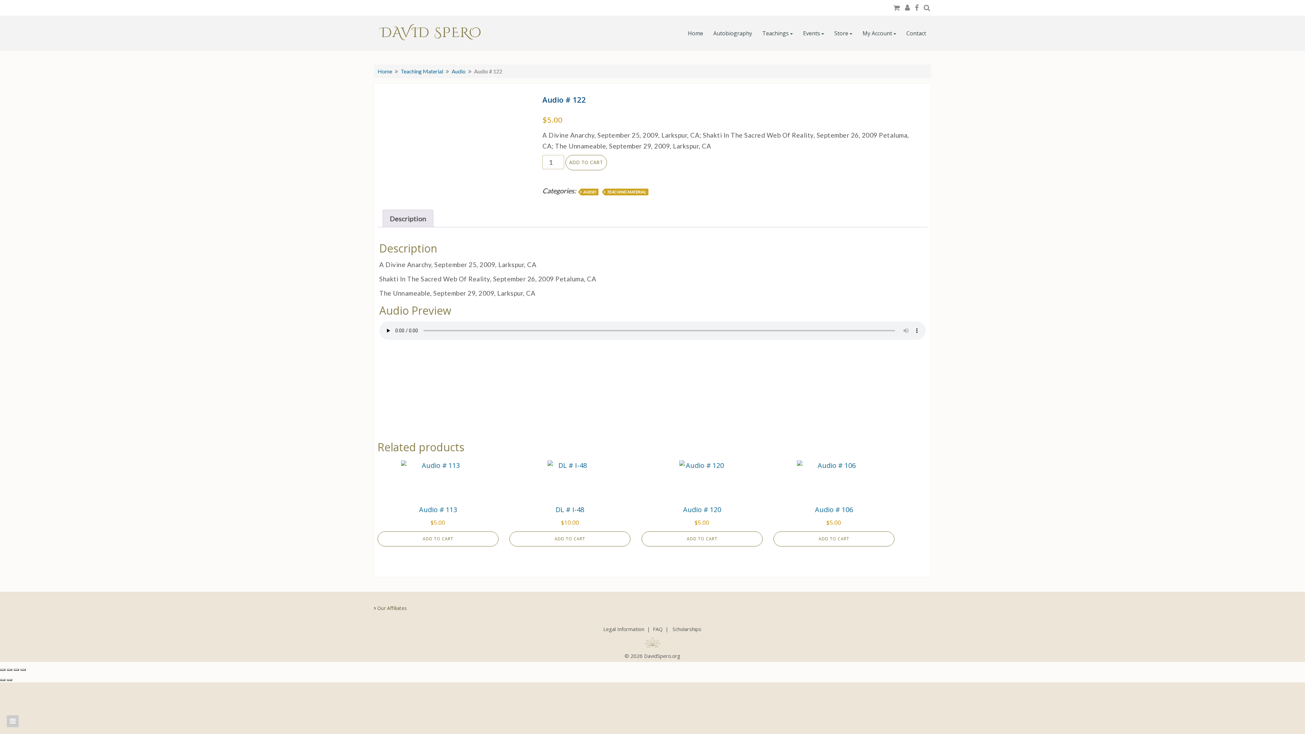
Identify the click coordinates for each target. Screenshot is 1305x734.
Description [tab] (408, 218)
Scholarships (687, 629)
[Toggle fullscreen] (9, 670)
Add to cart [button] (438, 539)
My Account (877, 33)
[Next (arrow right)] (9, 680)
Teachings (775, 33)
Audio (459, 71)
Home (695, 33)
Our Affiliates (392, 608)
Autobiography (732, 33)
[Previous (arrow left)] (2, 680)
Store (841, 33)
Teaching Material (422, 71)
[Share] (16, 670)
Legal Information (623, 629)
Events (811, 33)
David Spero (431, 33)
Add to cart (586, 162)
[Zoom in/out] (2, 670)
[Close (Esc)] (23, 670)
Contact (916, 33)
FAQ (658, 629)
